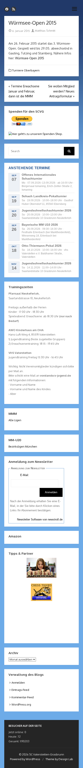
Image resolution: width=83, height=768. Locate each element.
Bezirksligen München (23, 446)
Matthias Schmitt (44, 30)
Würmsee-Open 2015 (29, 58)
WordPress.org (21, 704)
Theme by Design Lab (59, 759)
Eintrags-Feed (20, 689)
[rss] (13, 9)
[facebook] (6, 9)
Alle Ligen (15, 420)
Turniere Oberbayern (26, 70)
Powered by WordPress (25, 759)
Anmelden (18, 682)
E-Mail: (24, 475)
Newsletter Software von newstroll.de (40, 519)
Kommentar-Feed (22, 697)
